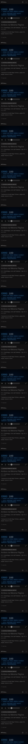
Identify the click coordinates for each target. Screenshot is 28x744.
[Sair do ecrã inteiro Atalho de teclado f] (25, 742)
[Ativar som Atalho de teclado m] (8, 742)
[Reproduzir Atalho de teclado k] (2, 742)
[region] (14, 372)
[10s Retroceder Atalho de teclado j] (5, 742)
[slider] (15, 742)
